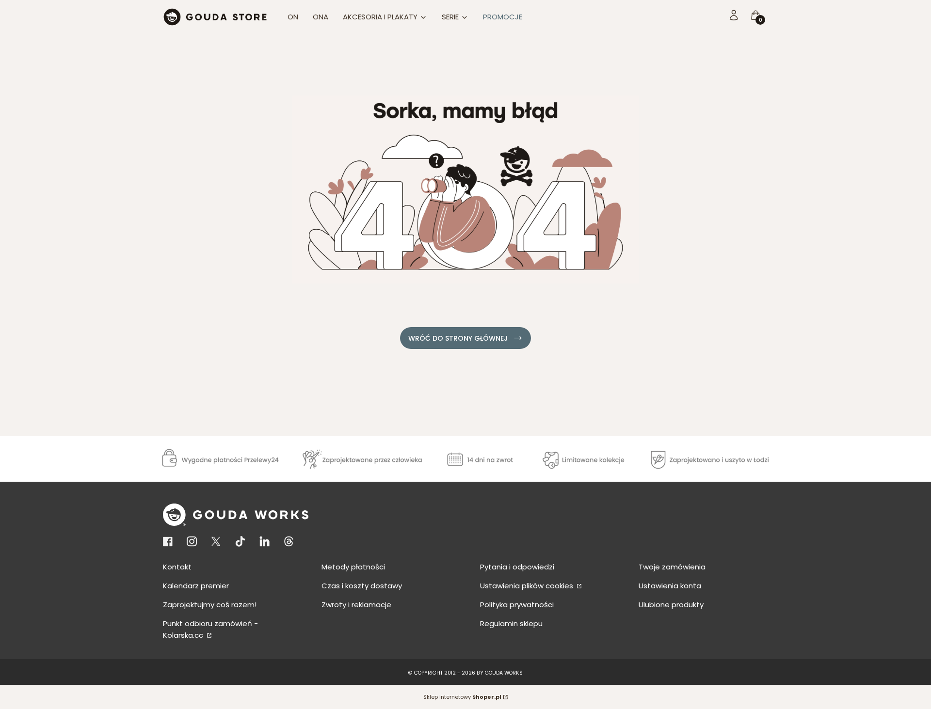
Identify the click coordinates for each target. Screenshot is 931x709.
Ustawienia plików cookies (527, 586)
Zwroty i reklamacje (356, 604)
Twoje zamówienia (672, 567)
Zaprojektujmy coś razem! (210, 604)
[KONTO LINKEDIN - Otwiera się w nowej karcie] (264, 541)
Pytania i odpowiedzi (517, 567)
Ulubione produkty (671, 604)
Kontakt (177, 567)
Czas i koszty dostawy (361, 586)
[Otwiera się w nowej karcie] (169, 541)
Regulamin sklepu (511, 623)
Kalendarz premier (196, 586)
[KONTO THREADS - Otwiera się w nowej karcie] (288, 541)
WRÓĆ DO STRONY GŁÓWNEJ (458, 338)
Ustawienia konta (670, 586)
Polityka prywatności (517, 604)
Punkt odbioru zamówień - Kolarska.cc (210, 629)
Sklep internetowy (462, 697)
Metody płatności (353, 567)
